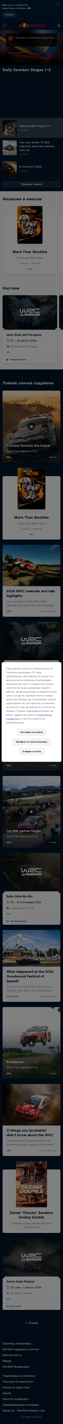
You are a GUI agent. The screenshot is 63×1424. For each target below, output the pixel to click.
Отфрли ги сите (31, 751)
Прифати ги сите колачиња (31, 742)
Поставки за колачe (31, 732)
